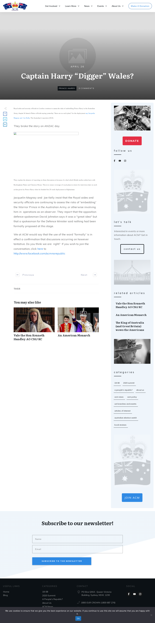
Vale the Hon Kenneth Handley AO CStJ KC (34, 325)
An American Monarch (78, 325)
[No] (151, 615)
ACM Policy (132, 397)
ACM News (119, 397)
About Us (140, 390)
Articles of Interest (122, 411)
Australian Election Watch (125, 418)
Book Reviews (120, 425)
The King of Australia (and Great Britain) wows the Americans (132, 326)
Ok (78, 618)
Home (6, 591)
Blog (5, 595)
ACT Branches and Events (125, 404)
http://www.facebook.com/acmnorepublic (39, 253)
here (40, 248)
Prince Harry (67, 88)
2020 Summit (128, 383)
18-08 (116, 383)
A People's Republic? (123, 390)
